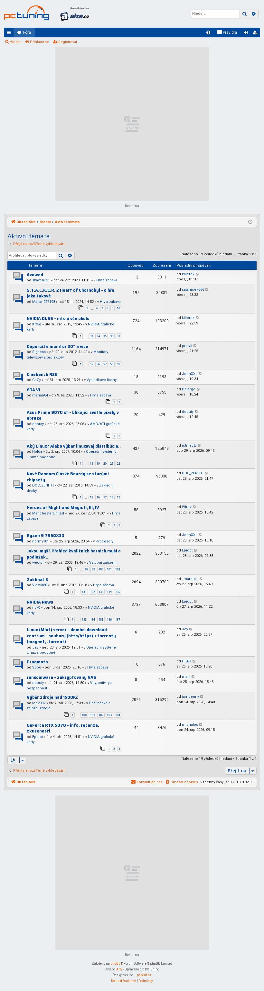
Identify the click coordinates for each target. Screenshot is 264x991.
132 (92, 592)
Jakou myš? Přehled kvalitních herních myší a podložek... (74, 554)
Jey (35, 647)
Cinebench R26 (42, 374)
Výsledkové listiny (102, 380)
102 (117, 569)
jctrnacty (189, 445)
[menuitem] (208, 32)
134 (109, 592)
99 (93, 569)
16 (98, 497)
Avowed (35, 274)
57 (105, 364)
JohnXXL (189, 374)
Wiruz (187, 507)
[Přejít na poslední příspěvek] (197, 274)
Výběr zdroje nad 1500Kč (52, 697)
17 (105, 497)
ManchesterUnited (48, 513)
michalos (190, 725)
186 (109, 619)
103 (109, 715)
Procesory (104, 541)
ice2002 (38, 703)
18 (91, 463)
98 (86, 569)
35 (105, 336)
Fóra (27, 32)
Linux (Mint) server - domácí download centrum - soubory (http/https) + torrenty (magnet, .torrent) (71, 635)
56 (98, 364)
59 (118, 364)
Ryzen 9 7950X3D (45, 535)
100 (101, 569)
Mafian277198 (43, 302)
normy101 (40, 541)
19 (98, 463)
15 (91, 497)
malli (186, 677)
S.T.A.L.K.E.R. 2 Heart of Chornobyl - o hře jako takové (70, 293)
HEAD (186, 661)
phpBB (115, 963)
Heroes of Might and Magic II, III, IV (63, 507)
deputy (38, 424)
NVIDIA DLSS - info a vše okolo (58, 318)
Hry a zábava (106, 280)
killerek (188, 274)
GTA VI (33, 389)
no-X (36, 607)
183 (84, 619)
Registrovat (67, 42)
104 (117, 715)
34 (98, 336)
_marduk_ (190, 579)
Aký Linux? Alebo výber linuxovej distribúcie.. (74, 446)
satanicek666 (193, 289)
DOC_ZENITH (43, 485)
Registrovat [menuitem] (256, 33)
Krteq (36, 324)
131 (84, 592)
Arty (119, 969)
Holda (37, 452)
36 (111, 336)
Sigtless (39, 352)
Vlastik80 (39, 585)
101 (109, 569)
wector (38, 562)
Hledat (15, 42)
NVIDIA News (40, 602)
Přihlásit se (39, 42)
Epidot (187, 550)
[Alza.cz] (75, 14)
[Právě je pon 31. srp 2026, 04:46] (250, 222)
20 (105, 463)
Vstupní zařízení (103, 562)
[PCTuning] (26, 13)
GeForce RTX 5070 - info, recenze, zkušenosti (63, 728)
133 (101, 592)
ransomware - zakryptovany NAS (61, 677)
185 (101, 619)
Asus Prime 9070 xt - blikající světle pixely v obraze (73, 415)
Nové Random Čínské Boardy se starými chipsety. (68, 476)
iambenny (190, 697)
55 (91, 364)
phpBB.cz (144, 975)
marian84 (40, 395)
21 (111, 463)
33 (91, 336)
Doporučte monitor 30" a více (57, 346)
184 (92, 619)
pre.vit (187, 346)
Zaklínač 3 (37, 579)
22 (118, 463)
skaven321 (41, 280)
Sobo (36, 667)
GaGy (36, 380)
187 (117, 619)
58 (111, 364)
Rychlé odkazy (10, 33)
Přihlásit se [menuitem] (246, 33)
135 (117, 592)
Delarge (188, 389)
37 (118, 336)
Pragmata (37, 662)
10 (118, 308)
